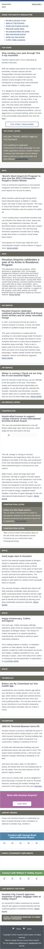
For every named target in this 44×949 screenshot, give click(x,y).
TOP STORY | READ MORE (22, 124)
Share (18, 929)
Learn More (22, 804)
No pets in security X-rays (16, 20)
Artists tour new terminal (15, 37)
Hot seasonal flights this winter (17, 32)
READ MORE (12, 248)
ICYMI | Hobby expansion (15, 40)
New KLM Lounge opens (15, 29)
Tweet (29, 929)
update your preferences (18, 943)
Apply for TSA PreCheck (15, 23)
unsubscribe (33, 943)
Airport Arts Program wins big (17, 26)
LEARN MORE (21, 159)
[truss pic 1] (22, 442)
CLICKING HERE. (11, 661)
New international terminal (16, 34)
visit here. (38, 786)
